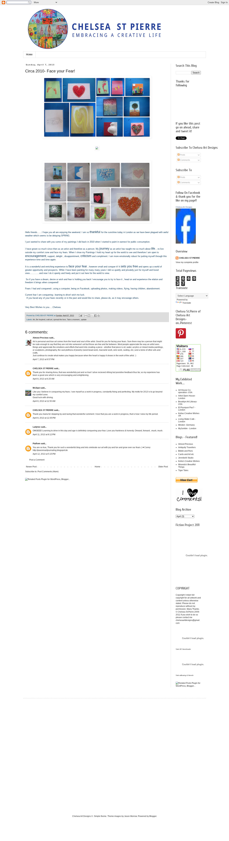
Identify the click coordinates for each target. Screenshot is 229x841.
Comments (185, 160)
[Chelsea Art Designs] (186, 243)
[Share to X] (92, 315)
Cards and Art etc (186, 454)
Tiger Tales (183, 470)
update (84, 319)
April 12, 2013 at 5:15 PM (44, 454)
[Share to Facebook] (95, 315)
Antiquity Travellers (187, 447)
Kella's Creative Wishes (189, 461)
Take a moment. (73, 319)
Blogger (152, 816)
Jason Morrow (130, 816)
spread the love (59, 319)
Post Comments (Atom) (48, 471)
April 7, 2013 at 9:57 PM (43, 359)
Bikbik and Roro (185, 451)
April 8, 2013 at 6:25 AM (43, 379)
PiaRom (36, 443)
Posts (182, 155)
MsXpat (36, 388)
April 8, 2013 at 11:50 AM (44, 401)
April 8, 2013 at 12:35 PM (44, 418)
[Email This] (86, 315)
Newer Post (31, 467)
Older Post (163, 467)
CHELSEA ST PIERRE (43, 368)
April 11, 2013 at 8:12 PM (44, 434)
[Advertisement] (41, 753)
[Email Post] (80, 315)
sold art (49, 319)
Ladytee (36, 427)
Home (29, 54)
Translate (186, 303)
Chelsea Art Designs (184, 207)
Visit (183, 649)
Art (34, 319)
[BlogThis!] (89, 315)
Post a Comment (36, 460)
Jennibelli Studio (185, 458)
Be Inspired (40, 319)
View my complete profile (187, 262)
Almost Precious (41, 338)
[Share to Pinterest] (98, 315)
